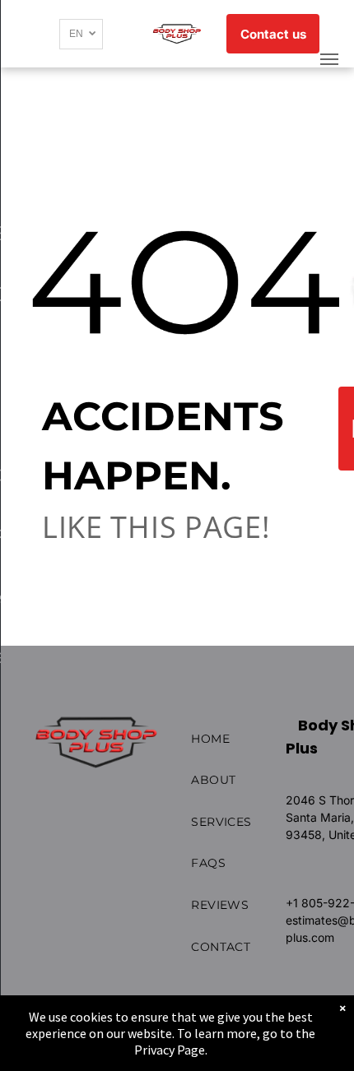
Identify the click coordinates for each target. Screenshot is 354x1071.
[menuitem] (244, 739)
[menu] (329, 59)
